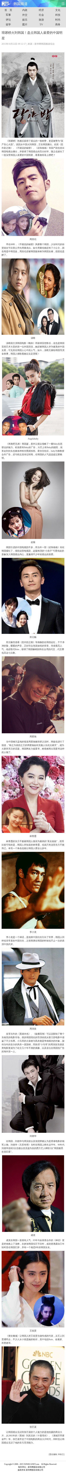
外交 (24, 14)
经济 (41, 10)
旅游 (41, 19)
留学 (8, 24)
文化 (57, 10)
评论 (8, 19)
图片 (24, 24)
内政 (24, 10)
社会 (41, 14)
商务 (57, 24)
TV (41, 24)
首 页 (8, 10)
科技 (57, 14)
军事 (8, 14)
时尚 (57, 19)
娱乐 (24, 19)
